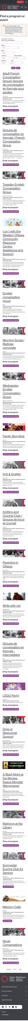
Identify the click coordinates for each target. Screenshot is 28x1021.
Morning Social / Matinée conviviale (13, 344)
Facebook (3, 1007)
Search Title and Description (8, 40)
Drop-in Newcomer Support (10, 732)
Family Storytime (14, 436)
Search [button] (22, 7)
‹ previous (8, 969)
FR (26, 2)
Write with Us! (12, 606)
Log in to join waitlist (8, 886)
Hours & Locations (7, 991)
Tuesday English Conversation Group (13, 188)
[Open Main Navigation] (25, 7)
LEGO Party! (11, 695)
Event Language (18, 55)
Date (12, 60)
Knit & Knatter (12, 474)
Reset (18, 68)
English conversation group (11, 297)
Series (2, 50)
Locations (3, 55)
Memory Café (12, 907)
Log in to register (7, 920)
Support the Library (7, 1000)
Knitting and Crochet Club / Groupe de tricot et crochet (13, 517)
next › (20, 969)
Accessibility (5, 1014)
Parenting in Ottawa (10, 564)
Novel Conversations (12, 943)
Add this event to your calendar (11, 110)
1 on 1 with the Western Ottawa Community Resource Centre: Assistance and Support (13, 242)
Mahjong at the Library (13, 825)
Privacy (4, 1012)
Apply (13, 68)
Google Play (16, 1007)
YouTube (13, 1007)
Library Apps (20, 1007)
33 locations (10, 33)
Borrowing (4, 995)
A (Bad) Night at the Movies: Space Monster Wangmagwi (13, 780)
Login (20, 2)
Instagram (6, 1007)
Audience (3, 60)
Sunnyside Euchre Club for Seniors (13, 869)
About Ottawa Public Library (9, 987)
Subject (3, 45)
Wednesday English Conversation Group (12, 391)
